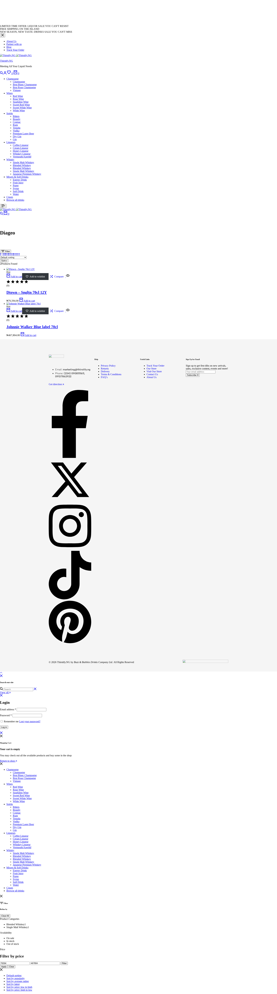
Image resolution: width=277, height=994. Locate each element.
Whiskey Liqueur (21, 153)
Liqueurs (10, 142)
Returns (105, 368)
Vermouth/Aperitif (22, 156)
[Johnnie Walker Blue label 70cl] (23, 303)
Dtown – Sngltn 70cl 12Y (26, 292)
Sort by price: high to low (19, 990)
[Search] (2, 73)
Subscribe (192, 375)
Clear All (5, 916)
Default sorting (13, 975)
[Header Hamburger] (3, 206)
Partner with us (14, 44)
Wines (9, 93)
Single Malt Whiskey (23, 162)
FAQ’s (104, 377)
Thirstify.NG (6, 60)
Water (16, 194)
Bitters (16, 116)
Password (6, 715)
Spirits (9, 113)
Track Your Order (15, 50)
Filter (7, 251)
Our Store (151, 368)
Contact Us (152, 374)
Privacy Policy (108, 365)
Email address (8, 709)
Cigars (9, 197)
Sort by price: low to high (19, 987)
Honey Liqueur (20, 151)
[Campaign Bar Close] (2, 35)
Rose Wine (18, 99)
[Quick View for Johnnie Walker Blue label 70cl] (67, 311)
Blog (8, 47)
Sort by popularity (15, 978)
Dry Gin (17, 136)
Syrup (16, 188)
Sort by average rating (17, 981)
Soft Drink (18, 191)
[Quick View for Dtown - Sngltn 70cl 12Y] (67, 276)
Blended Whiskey (22, 165)
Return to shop (8, 761)
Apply (4, 966)
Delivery (105, 371)
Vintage (17, 90)
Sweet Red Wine (21, 104)
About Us (11, 41)
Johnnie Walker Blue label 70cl (32, 327)
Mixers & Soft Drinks (17, 176)
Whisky (10, 159)
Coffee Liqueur (20, 145)
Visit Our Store (154, 371)
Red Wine (18, 96)
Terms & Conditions (111, 374)
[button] (10, 73)
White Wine (19, 110)
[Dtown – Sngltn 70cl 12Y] (20, 269)
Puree (16, 185)
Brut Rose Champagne (24, 87)
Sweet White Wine (22, 107)
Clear (11, 966)
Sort (3, 260)
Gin (15, 139)
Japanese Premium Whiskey (27, 174)
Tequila (16, 127)
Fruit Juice (18, 182)
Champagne (12, 78)
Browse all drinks (15, 200)
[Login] (5, 73)
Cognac (17, 122)
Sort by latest (13, 984)
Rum (15, 125)
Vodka (16, 130)
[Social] (70, 457)
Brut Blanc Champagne (25, 84)
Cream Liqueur (20, 148)
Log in (4, 727)
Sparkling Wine (21, 101)
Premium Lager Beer (23, 133)
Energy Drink (20, 179)
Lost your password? (29, 721)
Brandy (16, 119)
